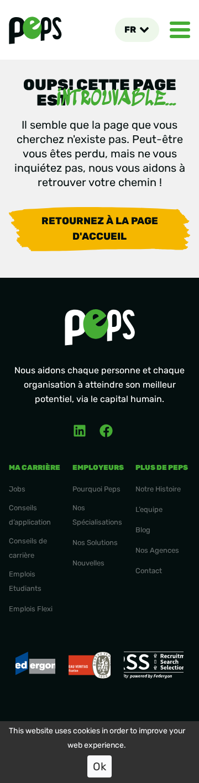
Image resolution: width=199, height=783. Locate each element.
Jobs (17, 489)
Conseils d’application (30, 515)
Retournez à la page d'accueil (99, 228)
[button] (136, 30)
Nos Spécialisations (97, 515)
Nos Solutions (95, 542)
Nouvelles (88, 563)
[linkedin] (79, 430)
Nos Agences (157, 550)
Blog (142, 530)
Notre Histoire (158, 489)
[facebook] (106, 430)
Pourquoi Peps (96, 489)
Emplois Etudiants (25, 581)
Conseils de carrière (28, 548)
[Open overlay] (180, 30)
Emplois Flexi (31, 609)
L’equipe (149, 509)
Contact (148, 571)
